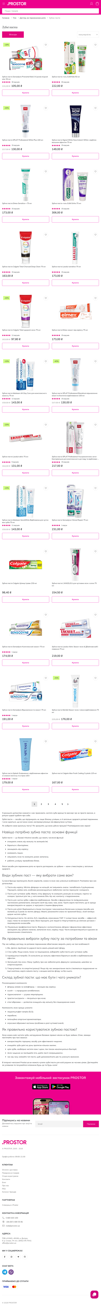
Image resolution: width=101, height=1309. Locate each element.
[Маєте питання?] (94, 1295)
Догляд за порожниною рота (33, 18)
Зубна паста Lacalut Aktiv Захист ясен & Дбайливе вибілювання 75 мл (75, 648)
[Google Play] (60, 1087)
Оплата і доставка (9, 1170)
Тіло (14, 18)
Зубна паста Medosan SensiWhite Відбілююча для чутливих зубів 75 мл (25, 521)
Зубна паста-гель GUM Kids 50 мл (66, 77)
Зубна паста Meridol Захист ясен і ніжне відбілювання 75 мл (75, 711)
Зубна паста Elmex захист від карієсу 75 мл (70, 330)
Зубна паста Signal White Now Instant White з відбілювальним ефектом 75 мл (74, 141)
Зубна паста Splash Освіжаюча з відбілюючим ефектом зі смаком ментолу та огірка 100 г (25, 774)
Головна (5, 18)
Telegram (18, 1256)
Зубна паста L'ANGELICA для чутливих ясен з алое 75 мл (74, 584)
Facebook (4, 1256)
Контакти (6, 1179)
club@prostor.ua (13, 1226)
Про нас (5, 1185)
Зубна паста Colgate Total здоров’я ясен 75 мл (21, 330)
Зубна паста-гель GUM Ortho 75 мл (66, 203)
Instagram (11, 1256)
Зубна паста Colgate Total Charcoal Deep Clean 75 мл (24, 267)
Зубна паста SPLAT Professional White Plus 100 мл (22, 140)
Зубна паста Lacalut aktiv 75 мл (15, 457)
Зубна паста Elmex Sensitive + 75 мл (17, 203)
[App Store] (40, 1087)
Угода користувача (10, 1176)
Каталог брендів (9, 1192)
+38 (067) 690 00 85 (14, 1222)
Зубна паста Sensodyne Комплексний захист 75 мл (23, 647)
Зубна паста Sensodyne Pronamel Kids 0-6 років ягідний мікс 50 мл (25, 78)
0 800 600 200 (12, 1218)
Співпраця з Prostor (10, 1205)
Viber (24, 1256)
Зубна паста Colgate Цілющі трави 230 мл (19, 583)
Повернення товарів (10, 1173)
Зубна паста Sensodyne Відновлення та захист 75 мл (24, 710)
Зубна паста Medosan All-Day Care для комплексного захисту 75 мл (24, 394)
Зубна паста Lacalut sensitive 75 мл (66, 267)
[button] (45, 45)
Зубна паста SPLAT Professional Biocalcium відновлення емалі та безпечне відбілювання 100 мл (74, 394)
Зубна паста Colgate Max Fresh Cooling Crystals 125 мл (74, 773)
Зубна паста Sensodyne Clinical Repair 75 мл (70, 520)
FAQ (4, 1189)
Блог (4, 1182)
